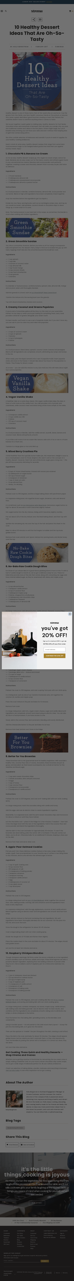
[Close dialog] (69, 614)
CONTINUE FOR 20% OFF (54, 656)
